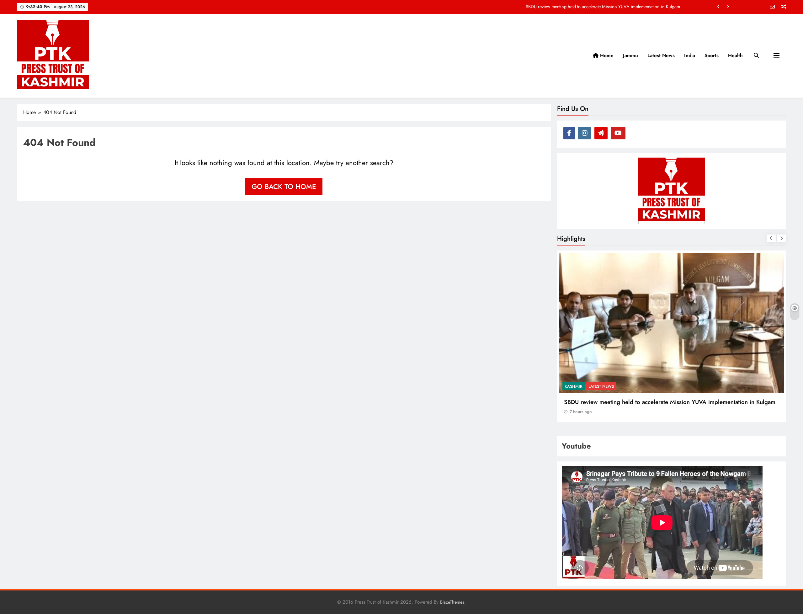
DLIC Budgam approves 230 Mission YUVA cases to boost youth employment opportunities (593, 8)
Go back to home (284, 186)
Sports (712, 55)
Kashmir (671, 386)
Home (606, 55)
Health (735, 55)
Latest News (661, 55)
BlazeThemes (452, 602)
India (689, 55)
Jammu (630, 55)
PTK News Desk (701, 386)
